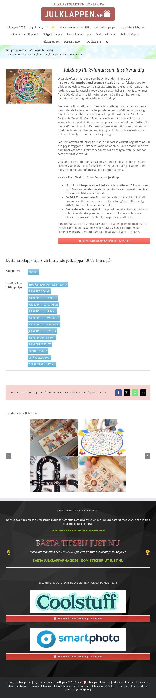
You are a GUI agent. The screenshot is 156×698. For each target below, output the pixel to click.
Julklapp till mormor (44, 318)
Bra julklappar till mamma (48, 284)
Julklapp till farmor (43, 304)
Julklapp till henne (42, 311)
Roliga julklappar (141, 686)
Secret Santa (38, 351)
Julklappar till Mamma (98, 682)
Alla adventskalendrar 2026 (95, 686)
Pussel (33, 272)
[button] (107, 41)
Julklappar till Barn (50, 686)
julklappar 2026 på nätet (69, 682)
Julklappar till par (42, 338)
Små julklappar (39, 357)
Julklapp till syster (42, 331)
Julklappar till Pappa (123, 682)
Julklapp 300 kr (39, 291)
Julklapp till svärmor (44, 324)
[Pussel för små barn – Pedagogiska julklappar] (78, 455)
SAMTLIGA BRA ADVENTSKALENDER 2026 (78, 530)
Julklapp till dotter (43, 298)
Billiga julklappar (121, 686)
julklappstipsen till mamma (125, 224)
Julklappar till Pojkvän (28, 686)
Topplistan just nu (42, 364)
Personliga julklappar (78, 689)
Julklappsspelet (40, 344)
